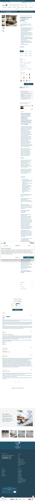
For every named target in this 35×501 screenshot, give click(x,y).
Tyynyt (19, 455)
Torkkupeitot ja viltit (20, 461)
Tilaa (14, 491)
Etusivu (21, 15)
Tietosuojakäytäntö (20, 478)
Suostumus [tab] (6, 245)
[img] (4, 315)
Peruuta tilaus (20, 482)
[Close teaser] (4, 496)
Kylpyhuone (10, 7)
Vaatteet (19, 7)
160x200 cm (30, 51)
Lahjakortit (30, 7)
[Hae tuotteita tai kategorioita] (25, 5)
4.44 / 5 (20, 300)
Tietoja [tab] (29, 245)
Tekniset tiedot (23, 282)
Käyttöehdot (19, 474)
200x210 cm (30, 55)
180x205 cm (30, 53)
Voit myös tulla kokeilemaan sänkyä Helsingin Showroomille (26, 11)
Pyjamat (19, 465)
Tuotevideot (22, 286)
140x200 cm (26, 51)
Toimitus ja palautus (23, 288)
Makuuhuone (5, 7)
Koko (20, 49)
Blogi (6, 2)
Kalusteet (26, 7)
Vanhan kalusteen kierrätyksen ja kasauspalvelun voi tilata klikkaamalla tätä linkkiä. (26, 271)
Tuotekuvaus (22, 111)
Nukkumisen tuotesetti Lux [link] (27, 105)
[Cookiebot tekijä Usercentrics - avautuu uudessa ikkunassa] (30, 243)
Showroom (3, 2)
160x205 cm (21, 53)
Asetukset (16, 257)
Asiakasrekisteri (20, 471)
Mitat (21, 284)
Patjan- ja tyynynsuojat (21, 459)
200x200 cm (26, 55)
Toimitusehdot (20, 475)
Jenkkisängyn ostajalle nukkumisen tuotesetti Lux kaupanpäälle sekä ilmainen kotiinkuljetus (9, 11)
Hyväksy (28, 257)
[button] (24, 109)
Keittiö (23, 7)
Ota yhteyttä (9, 2)
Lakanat (19, 458)
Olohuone (14, 7)
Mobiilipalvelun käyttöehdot (21, 481)
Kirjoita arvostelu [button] (17, 309)
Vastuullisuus (3, 471)
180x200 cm (26, 53)
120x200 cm (21, 51)
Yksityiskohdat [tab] (17, 245)
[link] (22, 107)
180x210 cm (21, 55)
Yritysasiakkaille (4, 475)
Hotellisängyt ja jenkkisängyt (28, 15)
